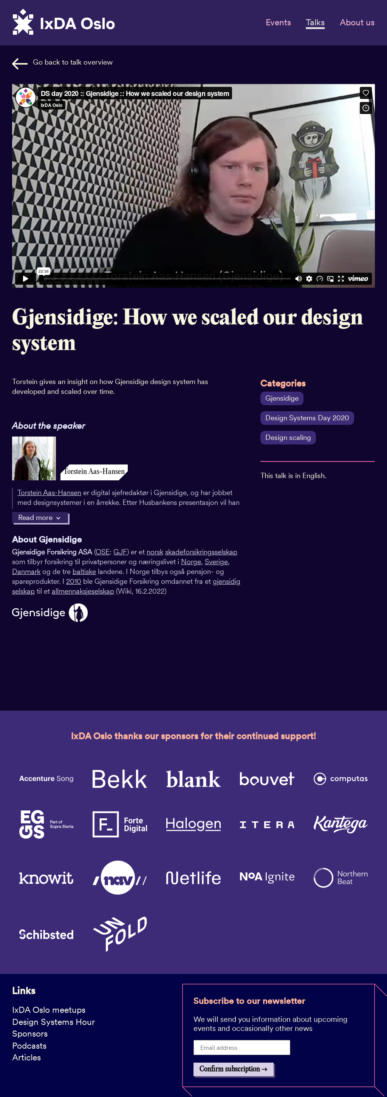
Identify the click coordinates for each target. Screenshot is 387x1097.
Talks (315, 22)
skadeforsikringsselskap (201, 552)
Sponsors (30, 1033)
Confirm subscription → (234, 1069)
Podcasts (29, 1045)
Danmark (26, 571)
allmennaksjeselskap (83, 591)
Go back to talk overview (73, 62)
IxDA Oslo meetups (48, 1009)
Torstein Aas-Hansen (49, 492)
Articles (26, 1057)
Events (278, 22)
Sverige (216, 561)
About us (357, 22)
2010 (73, 581)
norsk (155, 552)
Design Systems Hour (53, 1022)
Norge (191, 561)
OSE (103, 552)
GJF (120, 552)
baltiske (84, 571)
